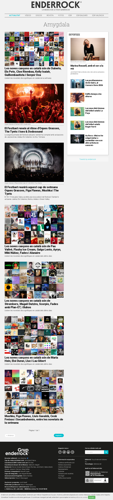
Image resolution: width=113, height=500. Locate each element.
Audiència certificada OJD (66, 462)
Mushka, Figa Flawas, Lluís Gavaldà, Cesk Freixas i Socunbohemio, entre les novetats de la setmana (34, 419)
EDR (70, 15)
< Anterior (10, 435)
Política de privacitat (64, 478)
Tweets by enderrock (87, 159)
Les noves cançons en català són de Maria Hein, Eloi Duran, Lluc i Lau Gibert (31, 359)
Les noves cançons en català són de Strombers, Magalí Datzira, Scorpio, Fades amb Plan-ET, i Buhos (31, 304)
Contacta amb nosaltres (65, 473)
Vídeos (28, 15)
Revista (50, 15)
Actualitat (14, 15)
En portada (74, 35)
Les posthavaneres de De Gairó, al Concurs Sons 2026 (94, 82)
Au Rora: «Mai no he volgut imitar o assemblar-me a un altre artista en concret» (94, 140)
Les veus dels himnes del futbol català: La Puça (94, 110)
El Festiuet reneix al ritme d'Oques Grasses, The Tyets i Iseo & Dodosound (32, 130)
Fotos (61, 15)
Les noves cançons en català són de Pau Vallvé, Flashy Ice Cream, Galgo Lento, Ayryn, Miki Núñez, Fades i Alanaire (33, 249)
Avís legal (61, 476)
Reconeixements (63, 469)
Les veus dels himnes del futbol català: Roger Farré (94, 124)
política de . (81, 497)
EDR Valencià (98, 15)
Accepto (91, 497)
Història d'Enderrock (64, 467)
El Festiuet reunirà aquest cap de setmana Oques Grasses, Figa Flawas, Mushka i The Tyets (32, 190)
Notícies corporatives (64, 465)
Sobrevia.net (97, 464)
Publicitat (61, 471)
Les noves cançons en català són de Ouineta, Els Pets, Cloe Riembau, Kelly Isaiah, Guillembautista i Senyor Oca (33, 72)
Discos (39, 15)
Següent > (58, 435)
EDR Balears (82, 15)
